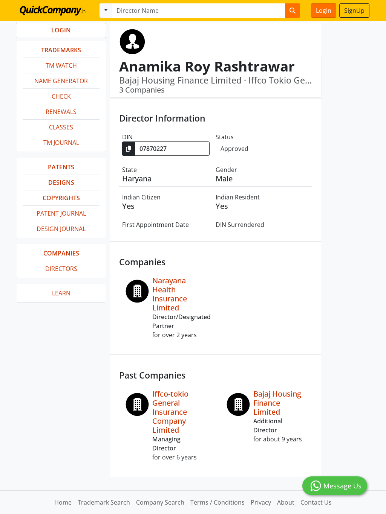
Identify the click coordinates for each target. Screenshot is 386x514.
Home (63, 502)
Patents (61, 167)
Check (61, 96)
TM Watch (61, 65)
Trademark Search (104, 502)
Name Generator (61, 81)
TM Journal (61, 142)
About (285, 502)
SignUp (354, 10)
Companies (61, 253)
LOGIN (61, 30)
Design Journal (61, 229)
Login (323, 10)
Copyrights (61, 198)
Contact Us (316, 502)
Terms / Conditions (217, 502)
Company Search (160, 502)
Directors (61, 269)
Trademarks (61, 50)
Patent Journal (61, 213)
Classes (61, 127)
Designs (61, 182)
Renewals (61, 112)
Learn (61, 293)
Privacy (261, 502)
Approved (234, 148)
